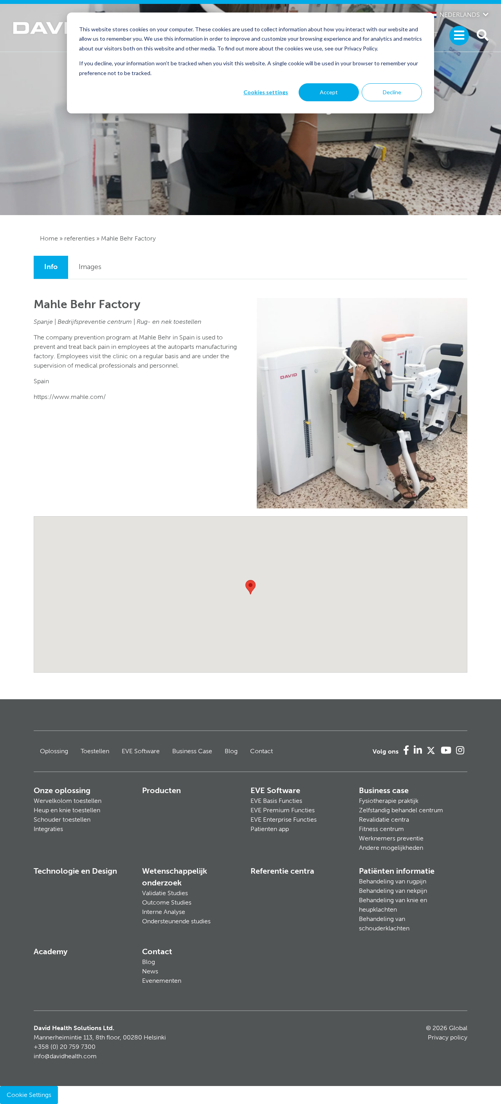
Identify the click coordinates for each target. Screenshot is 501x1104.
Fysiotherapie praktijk (388, 800)
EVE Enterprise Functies (283, 819)
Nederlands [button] (460, 14)
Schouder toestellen (62, 819)
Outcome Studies (166, 902)
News (150, 971)
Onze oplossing (62, 790)
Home (49, 238)
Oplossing (54, 751)
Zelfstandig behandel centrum (401, 810)
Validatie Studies (165, 893)
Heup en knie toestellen (67, 810)
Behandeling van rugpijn (392, 881)
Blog (231, 751)
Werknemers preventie (391, 838)
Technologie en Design (75, 871)
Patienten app (269, 829)
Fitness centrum (381, 829)
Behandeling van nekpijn (393, 890)
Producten (161, 790)
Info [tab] (51, 266)
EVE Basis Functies (276, 800)
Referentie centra (282, 871)
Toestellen (95, 751)
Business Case (192, 751)
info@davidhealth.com (65, 1056)
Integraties (48, 829)
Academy (50, 951)
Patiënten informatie (396, 871)
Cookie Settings (29, 1095)
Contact (261, 751)
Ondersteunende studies (176, 921)
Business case (384, 790)
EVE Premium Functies (282, 810)
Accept (329, 92)
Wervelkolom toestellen (67, 800)
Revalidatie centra (384, 819)
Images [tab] (90, 266)
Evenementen (161, 980)
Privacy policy (447, 1037)
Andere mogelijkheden (391, 847)
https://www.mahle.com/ (70, 396)
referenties (79, 238)
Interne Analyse (163, 912)
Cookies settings (265, 92)
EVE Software (141, 751)
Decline (392, 92)
